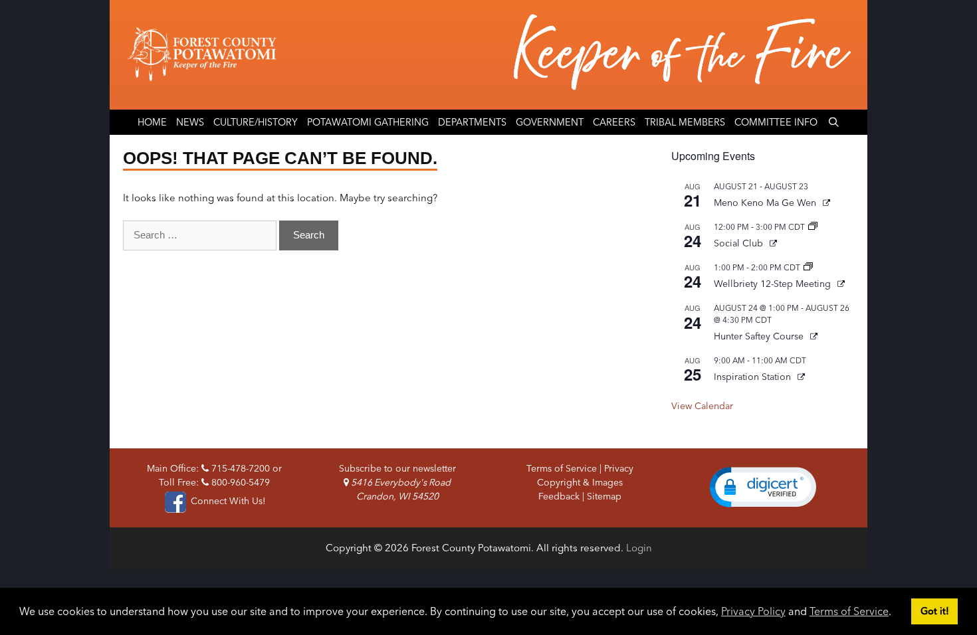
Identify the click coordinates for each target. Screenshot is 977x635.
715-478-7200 (239, 468)
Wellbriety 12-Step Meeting (773, 284)
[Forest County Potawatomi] (488, 55)
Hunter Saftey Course (760, 336)
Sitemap (604, 496)
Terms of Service (849, 611)
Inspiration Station (754, 377)
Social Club (740, 243)
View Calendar (702, 406)
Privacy (618, 468)
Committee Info (775, 122)
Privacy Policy (753, 611)
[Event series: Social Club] (812, 227)
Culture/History (255, 122)
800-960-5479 (239, 482)
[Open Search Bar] (833, 122)
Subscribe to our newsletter (397, 468)
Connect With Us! (226, 501)
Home (152, 122)
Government (550, 122)
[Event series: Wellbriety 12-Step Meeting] (808, 267)
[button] (763, 487)
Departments (472, 122)
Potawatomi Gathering (368, 122)
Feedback (559, 496)
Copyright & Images (580, 482)
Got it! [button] (935, 611)
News (190, 122)
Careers (614, 122)
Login (639, 547)
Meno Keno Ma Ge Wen (766, 203)
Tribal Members (685, 122)
